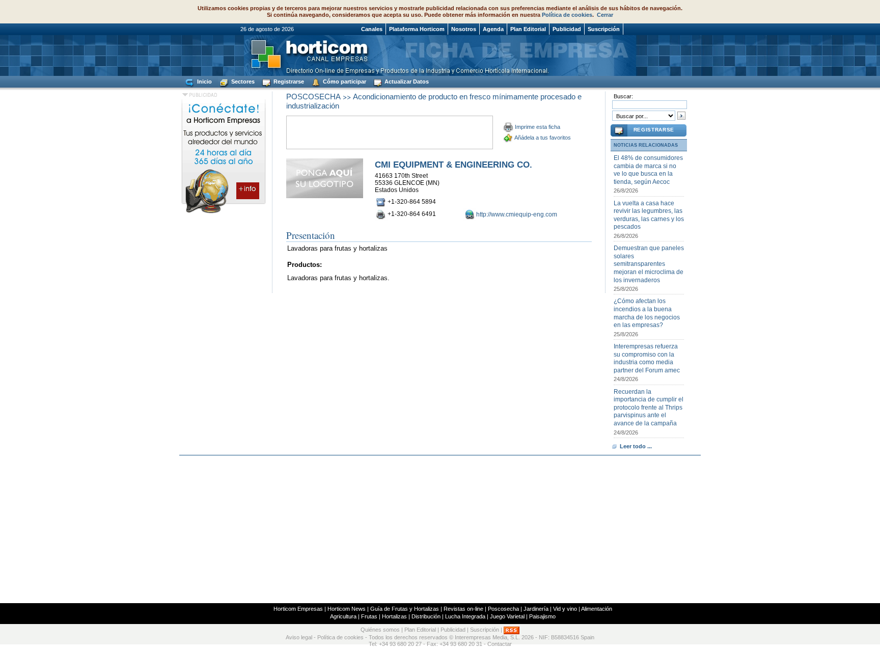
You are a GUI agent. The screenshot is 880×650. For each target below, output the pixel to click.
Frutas (369, 616)
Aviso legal (299, 637)
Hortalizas (394, 616)
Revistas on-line (463, 609)
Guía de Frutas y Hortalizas (404, 609)
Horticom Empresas (298, 609)
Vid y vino (565, 609)
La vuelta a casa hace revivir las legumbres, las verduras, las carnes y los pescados (649, 215)
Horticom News (346, 609)
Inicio (204, 81)
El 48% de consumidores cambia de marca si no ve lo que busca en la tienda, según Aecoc (648, 169)
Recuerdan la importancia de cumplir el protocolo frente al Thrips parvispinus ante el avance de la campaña (648, 407)
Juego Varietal (507, 616)
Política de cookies (567, 15)
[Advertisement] (440, 529)
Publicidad (567, 29)
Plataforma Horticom (417, 29)
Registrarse (288, 81)
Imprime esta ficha (537, 127)
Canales (371, 29)
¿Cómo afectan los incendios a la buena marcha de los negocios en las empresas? (647, 313)
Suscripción (604, 29)
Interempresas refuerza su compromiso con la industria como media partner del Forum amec (647, 358)
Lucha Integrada (465, 616)
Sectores (242, 81)
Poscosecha (503, 609)
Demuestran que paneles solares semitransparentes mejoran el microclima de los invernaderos (649, 264)
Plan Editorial (528, 29)
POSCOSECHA (313, 96)
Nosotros (463, 29)
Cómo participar (343, 81)
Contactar (499, 644)
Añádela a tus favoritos (542, 137)
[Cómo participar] (223, 213)
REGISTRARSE (654, 129)
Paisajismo (542, 616)
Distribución (426, 616)
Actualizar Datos (406, 81)
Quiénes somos (380, 630)
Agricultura (343, 616)
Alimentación (596, 609)
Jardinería (536, 609)
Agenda (493, 29)
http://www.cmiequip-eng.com (516, 214)
